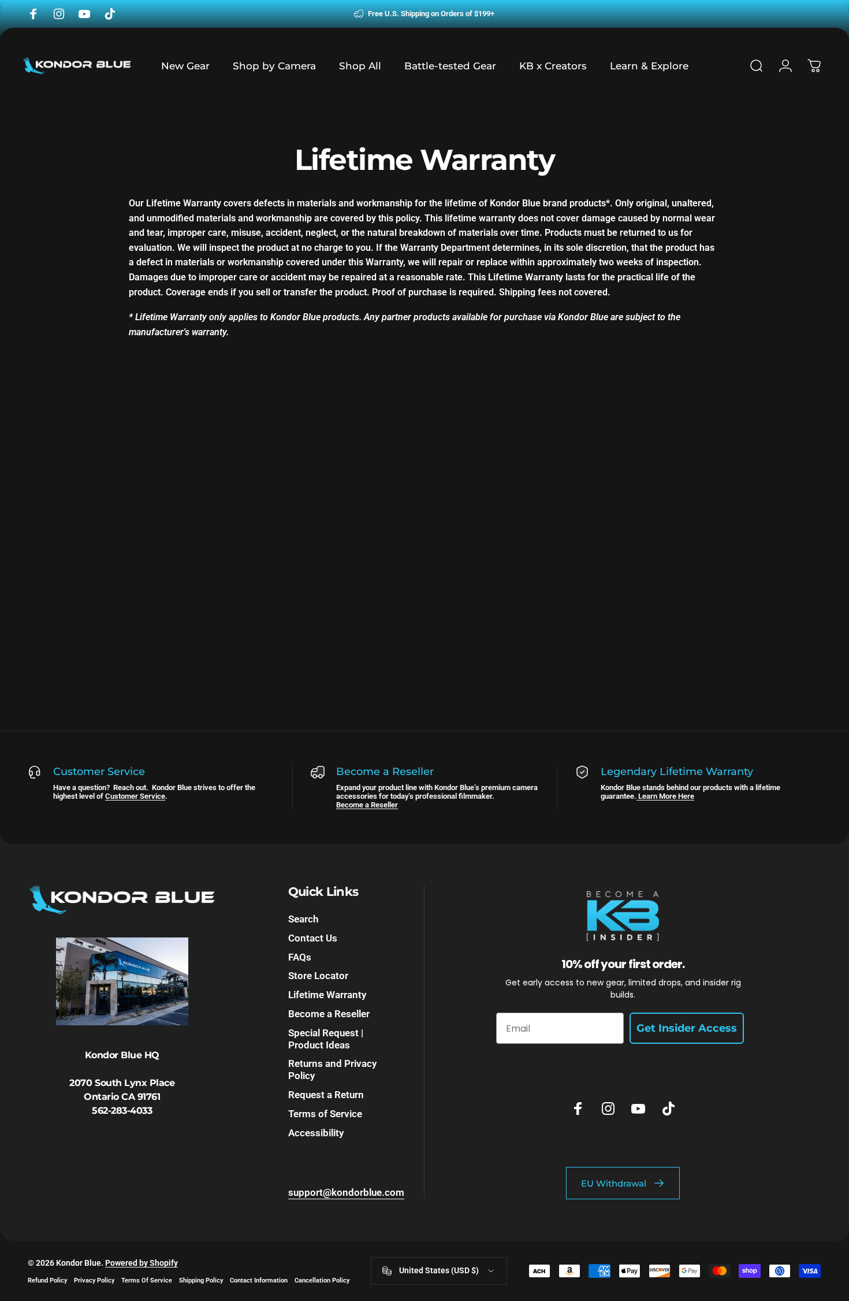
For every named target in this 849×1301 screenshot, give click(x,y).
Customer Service (135, 796)
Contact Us (312, 938)
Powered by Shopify (141, 1262)
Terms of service (146, 1280)
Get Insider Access (686, 1028)
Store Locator (318, 975)
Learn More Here (665, 796)
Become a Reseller (367, 804)
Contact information (259, 1280)
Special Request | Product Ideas (325, 1039)
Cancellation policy (322, 1280)
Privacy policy (94, 1280)
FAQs (299, 957)
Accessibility (316, 1133)
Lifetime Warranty (327, 994)
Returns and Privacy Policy (332, 1069)
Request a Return (326, 1094)
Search (303, 919)
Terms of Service (325, 1114)
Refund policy (47, 1280)
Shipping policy (201, 1280)
